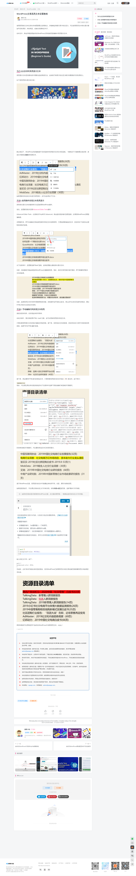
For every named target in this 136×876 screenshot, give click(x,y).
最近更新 (103, 32)
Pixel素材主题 (109, 121)
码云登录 (53, 796)
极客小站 (23, 17)
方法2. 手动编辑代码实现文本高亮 (107, 23)
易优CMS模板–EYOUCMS (112, 83)
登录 (109, 3)
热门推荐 (97, 32)
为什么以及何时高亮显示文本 (105, 16)
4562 (28, 732)
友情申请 (67, 863)
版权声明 (47, 863)
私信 (87, 18)
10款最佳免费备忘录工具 (112, 48)
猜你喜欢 (109, 32)
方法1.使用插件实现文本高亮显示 (107, 19)
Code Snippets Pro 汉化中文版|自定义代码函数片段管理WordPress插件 (112, 103)
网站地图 (40, 863)
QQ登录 (42, 796)
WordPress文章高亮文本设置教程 (32, 14)
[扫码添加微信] (132, 856)
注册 (112, 3)
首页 (16, 9)
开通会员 (126, 3)
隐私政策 (54, 863)
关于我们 (61, 863)
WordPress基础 (31, 9)
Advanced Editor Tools (40, 209)
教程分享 (22, 9)
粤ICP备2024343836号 (44, 865)
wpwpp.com (31, 685)
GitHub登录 (64, 796)
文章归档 (74, 863)
